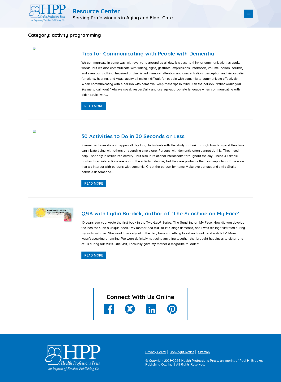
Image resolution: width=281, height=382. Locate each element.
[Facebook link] (109, 309)
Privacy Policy (155, 352)
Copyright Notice (182, 352)
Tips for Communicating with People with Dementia (147, 53)
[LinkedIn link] (151, 309)
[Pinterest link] (172, 309)
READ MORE (93, 106)
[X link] (130, 309)
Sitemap (204, 352)
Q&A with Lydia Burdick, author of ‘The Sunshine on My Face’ (160, 213)
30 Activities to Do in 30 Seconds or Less (132, 136)
